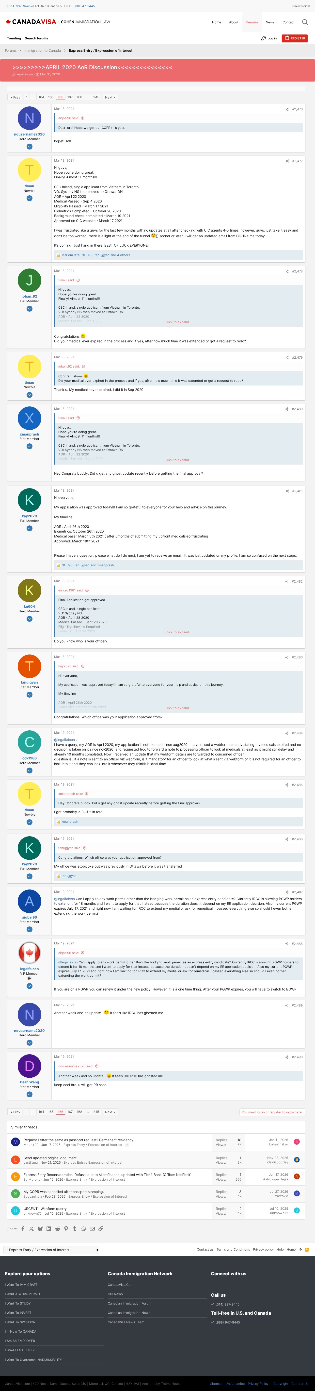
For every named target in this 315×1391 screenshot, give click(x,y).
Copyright (280, 1384)
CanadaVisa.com (120, 1285)
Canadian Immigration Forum (129, 1303)
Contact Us (300, 1384)
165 (51, 97)
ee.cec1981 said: (71, 590)
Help (280, 1249)
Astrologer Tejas (275, 1179)
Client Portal (301, 6)
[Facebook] (214, 1284)
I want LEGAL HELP (19, 1350)
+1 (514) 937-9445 (225, 1304)
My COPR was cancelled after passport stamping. (64, 1192)
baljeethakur (278, 1144)
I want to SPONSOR (20, 1322)
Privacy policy (263, 1249)
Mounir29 (31, 1145)
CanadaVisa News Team (126, 1322)
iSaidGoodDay (277, 1162)
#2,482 (297, 581)
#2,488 (297, 944)
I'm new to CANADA (20, 1331)
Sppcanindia (33, 1196)
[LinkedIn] (232, 1284)
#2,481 (297, 491)
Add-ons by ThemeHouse (162, 1384)
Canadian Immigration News (129, 1313)
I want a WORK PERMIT (22, 1294)
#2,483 (297, 657)
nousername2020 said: (76, 1066)
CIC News (115, 1294)
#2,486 (297, 839)
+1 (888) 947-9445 (81, 6)
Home (291, 1249)
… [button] (33, 97)
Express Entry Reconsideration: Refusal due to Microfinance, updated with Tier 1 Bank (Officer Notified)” (107, 1175)
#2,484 (297, 733)
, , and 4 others (96, 255)
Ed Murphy (32, 1179)
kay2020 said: (68, 666)
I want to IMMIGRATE (21, 1285)
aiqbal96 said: (68, 118)
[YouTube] (249, 1284)
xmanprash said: (70, 794)
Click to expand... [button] (178, 322)
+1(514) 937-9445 (18, 6)
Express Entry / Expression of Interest (92, 1145)
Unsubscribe (235, 1384)
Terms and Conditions (233, 1249)
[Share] (287, 109)
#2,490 (297, 1057)
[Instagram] (223, 1284)
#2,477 (297, 161)
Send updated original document (50, 1158)
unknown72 (33, 1213)
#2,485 (297, 785)
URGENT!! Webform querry (45, 1209)
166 (60, 97)
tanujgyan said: (69, 848)
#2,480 (297, 409)
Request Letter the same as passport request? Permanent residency (78, 1140)
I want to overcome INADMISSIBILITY (33, 1360)
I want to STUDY (18, 1303)
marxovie (281, 1196)
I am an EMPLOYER (20, 1341)
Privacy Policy (258, 1384)
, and (88, 565)
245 (96, 97)
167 (70, 97)
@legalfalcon (64, 739)
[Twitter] (240, 1284)
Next (108, 97)
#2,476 (297, 109)
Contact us (205, 1249)
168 (79, 97)
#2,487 (297, 892)
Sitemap (216, 1384)
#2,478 (297, 271)
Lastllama (31, 1162)
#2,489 (297, 1005)
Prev (16, 97)
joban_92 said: (69, 366)
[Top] (300, 1249)
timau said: (66, 280)
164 (41, 97)
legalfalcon (24, 74)
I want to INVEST (18, 1313)
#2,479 (297, 357)
